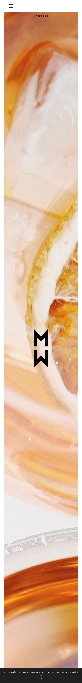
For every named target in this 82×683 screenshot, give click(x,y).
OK (41, 679)
